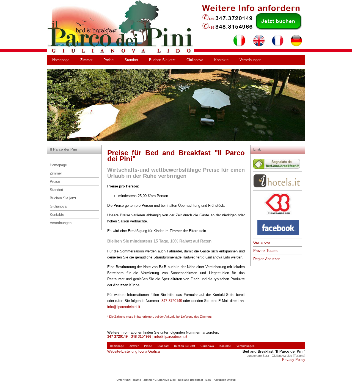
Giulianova (194, 60)
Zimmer (86, 60)
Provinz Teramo (265, 251)
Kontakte (221, 60)
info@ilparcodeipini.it (123, 307)
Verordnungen (250, 60)
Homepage (60, 60)
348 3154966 (141, 336)
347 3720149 (171, 301)
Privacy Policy (293, 360)
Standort (131, 60)
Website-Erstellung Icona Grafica (133, 351)
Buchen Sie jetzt (162, 60)
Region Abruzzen (266, 259)
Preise (108, 60)
